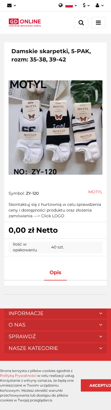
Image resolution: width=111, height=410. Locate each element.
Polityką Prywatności (18, 375)
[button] (55, 314)
